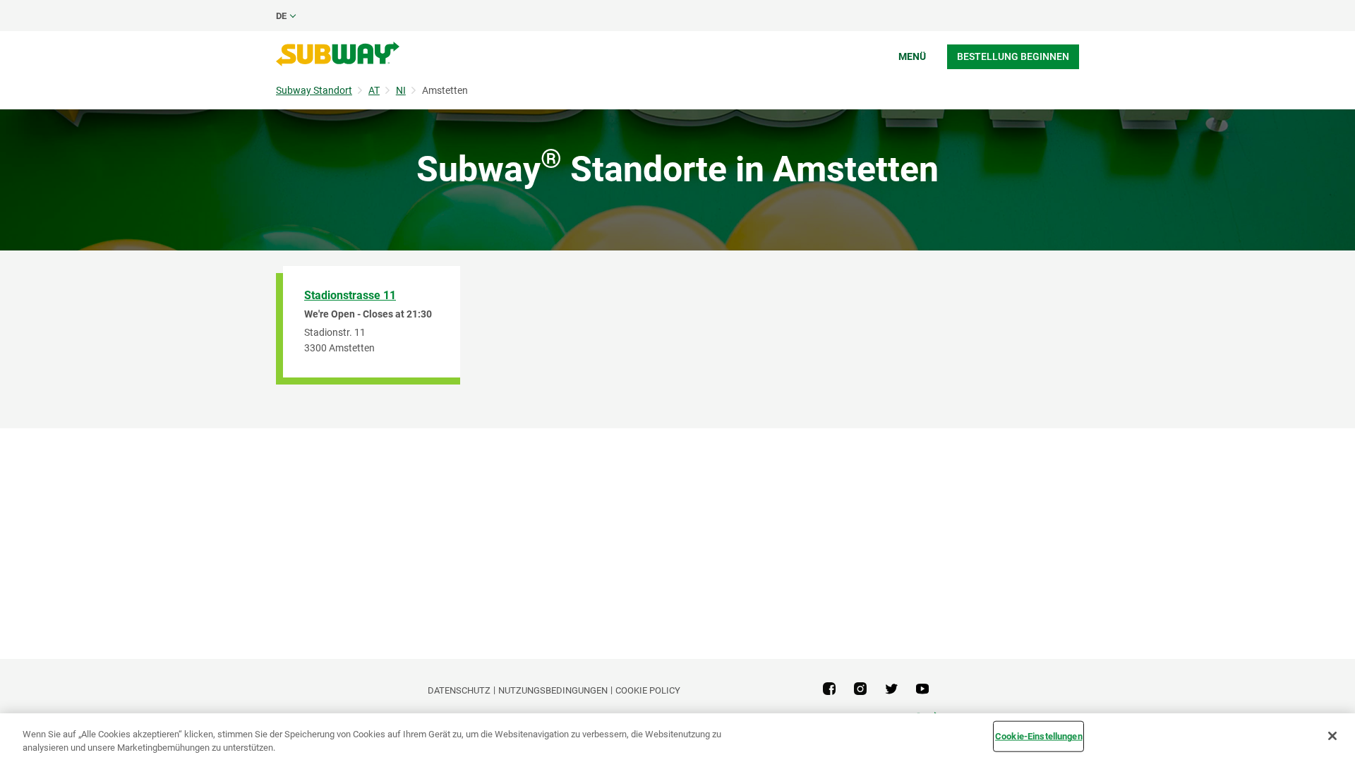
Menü (912, 56)
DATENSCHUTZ (459, 690)
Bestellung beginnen (1013, 56)
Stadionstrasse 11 (350, 295)
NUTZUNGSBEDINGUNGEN (553, 690)
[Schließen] (1332, 735)
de (281, 15)
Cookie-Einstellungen (1039, 736)
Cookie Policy (647, 690)
